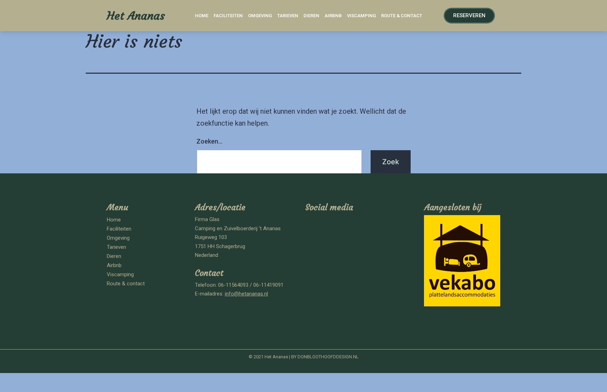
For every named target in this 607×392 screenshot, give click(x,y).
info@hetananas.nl (246, 294)
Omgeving (260, 15)
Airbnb (333, 15)
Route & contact (401, 15)
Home (201, 15)
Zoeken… (209, 141)
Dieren (311, 15)
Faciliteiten (228, 15)
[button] (469, 16)
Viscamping (361, 15)
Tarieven (287, 15)
